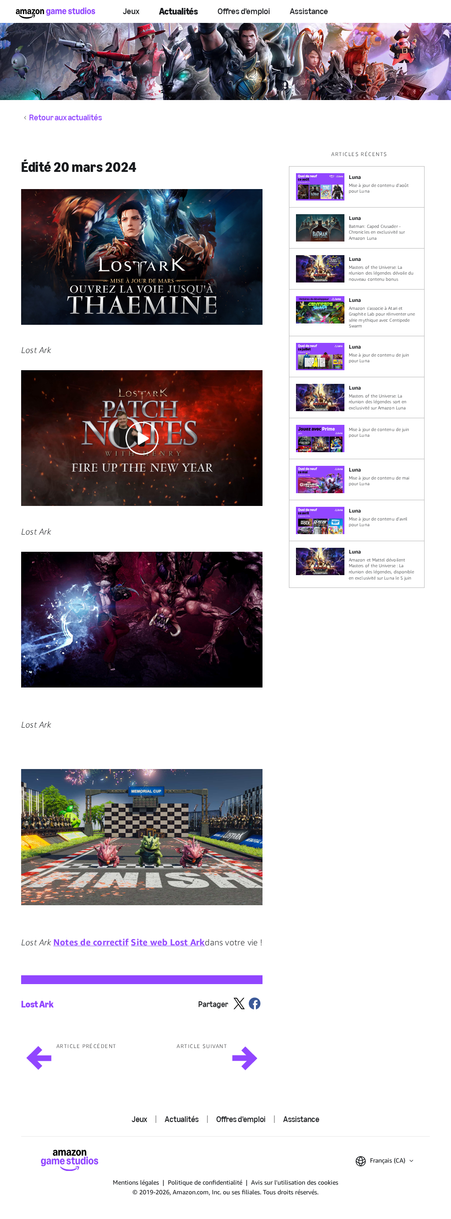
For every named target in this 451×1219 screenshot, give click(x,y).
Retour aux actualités (65, 117)
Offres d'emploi (244, 11)
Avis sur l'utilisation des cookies (294, 1182)
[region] (359, 369)
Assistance (309, 11)
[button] (141, 257)
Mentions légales (136, 1182)
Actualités (178, 11)
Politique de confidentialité (205, 1182)
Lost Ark (37, 1004)
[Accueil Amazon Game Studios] (55, 13)
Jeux (131, 11)
